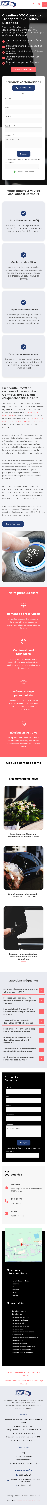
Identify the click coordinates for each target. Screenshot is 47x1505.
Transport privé (18, 1323)
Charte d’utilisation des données (23, 1463)
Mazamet (15, 1284)
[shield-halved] (15, 171)
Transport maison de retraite (23, 1347)
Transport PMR (17, 1341)
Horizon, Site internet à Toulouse (28, 1501)
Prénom (9, 98)
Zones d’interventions (23, 1456)
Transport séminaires (20, 1326)
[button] (34, 4)
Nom (7, 108)
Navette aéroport (19, 1311)
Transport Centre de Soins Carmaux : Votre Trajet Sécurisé (23, 1381)
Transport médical (19, 1344)
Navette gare (17, 1314)
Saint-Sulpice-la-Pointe (21, 1281)
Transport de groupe (20, 1317)
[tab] (23, 991)
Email (8, 117)
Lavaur (14, 1287)
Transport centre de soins (22, 1353)
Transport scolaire (19, 1329)
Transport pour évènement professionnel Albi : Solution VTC (23, 1373)
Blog (23, 1452)
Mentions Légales (23, 1459)
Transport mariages (20, 1320)
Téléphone (10, 126)
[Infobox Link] (23, 1189)
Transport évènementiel (21, 1350)
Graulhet (15, 1290)
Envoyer (23, 154)
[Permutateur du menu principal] (44, 4)
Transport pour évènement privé (25, 1338)
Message (9, 135)
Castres (15, 1296)
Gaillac (14, 1293)
